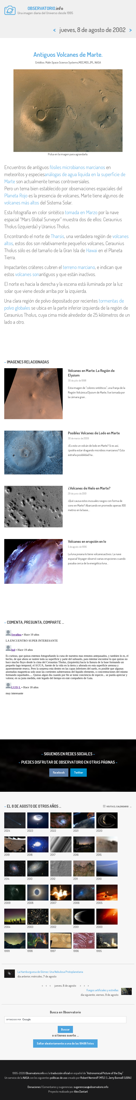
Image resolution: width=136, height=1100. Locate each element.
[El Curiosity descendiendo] (61, 868)
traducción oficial (60, 1073)
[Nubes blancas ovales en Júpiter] (61, 941)
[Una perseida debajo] (84, 820)
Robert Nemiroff (89, 1077)
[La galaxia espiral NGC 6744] (15, 868)
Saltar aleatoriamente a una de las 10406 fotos (65, 1043)
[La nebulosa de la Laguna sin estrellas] (61, 820)
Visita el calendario (117, 806)
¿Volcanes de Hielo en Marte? (89, 488)
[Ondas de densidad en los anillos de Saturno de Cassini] (61, 844)
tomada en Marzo (81, 212)
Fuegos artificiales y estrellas (102, 990)
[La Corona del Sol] (38, 893)
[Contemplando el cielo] (15, 917)
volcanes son (27, 274)
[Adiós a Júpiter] (84, 917)
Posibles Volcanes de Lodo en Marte (94, 433)
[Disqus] (68, 673)
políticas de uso (58, 1077)
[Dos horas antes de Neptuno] (107, 868)
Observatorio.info (35, 1073)
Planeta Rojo (15, 195)
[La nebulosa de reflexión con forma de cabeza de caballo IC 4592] (84, 893)
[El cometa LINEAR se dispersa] (107, 917)
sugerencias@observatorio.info (91, 1087)
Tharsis (57, 236)
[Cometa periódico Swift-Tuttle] (15, 820)
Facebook (59, 772)
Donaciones (34, 1087)
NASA (26, 1077)
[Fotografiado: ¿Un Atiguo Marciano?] (84, 941)
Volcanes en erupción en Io (87, 541)
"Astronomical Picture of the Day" (104, 1073)
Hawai (91, 250)
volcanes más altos (21, 202)
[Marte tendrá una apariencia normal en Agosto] (107, 893)
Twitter (78, 772)
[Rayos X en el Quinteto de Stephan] (38, 917)
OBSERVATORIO (41, 8)
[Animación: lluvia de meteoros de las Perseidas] (38, 844)
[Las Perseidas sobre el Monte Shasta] (84, 844)
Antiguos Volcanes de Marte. (68, 54)
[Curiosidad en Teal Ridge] (15, 844)
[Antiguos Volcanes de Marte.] (61, 917)
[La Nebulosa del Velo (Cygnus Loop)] (38, 941)
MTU (102, 1077)
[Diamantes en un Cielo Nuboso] (15, 893)
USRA (127, 1077)
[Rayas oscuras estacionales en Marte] (84, 868)
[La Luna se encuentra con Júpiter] (38, 820)
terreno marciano (79, 267)
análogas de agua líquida (67, 174)
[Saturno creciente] (107, 820)
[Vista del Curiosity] (107, 844)
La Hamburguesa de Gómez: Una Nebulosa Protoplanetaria (50, 972)
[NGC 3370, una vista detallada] (38, 868)
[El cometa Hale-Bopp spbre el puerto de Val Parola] (15, 941)
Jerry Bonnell (115, 1077)
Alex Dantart (81, 1091)
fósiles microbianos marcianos (77, 167)
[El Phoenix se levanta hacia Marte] (61, 893)
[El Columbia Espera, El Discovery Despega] (107, 941)
